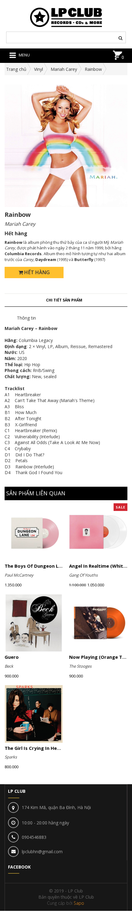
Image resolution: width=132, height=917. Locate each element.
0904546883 (34, 837)
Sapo (79, 903)
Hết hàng (36, 272)
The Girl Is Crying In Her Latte (39, 748)
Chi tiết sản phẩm (64, 300)
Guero (12, 657)
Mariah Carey (64, 69)
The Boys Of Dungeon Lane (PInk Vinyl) (49, 566)
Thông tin (26, 318)
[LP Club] (66, 17)
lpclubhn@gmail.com (42, 851)
